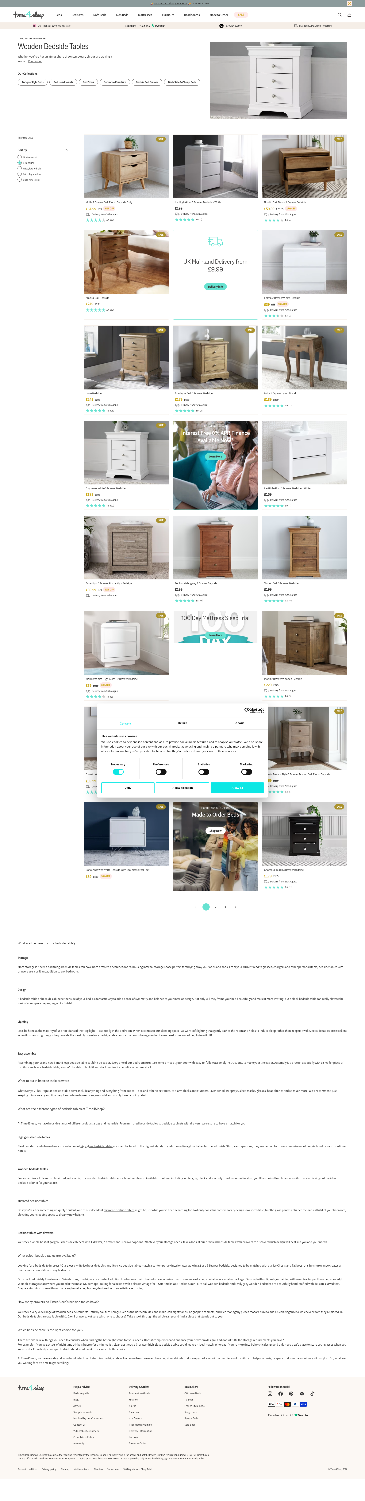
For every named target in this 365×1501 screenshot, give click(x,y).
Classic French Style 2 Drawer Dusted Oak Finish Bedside (297, 774)
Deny (128, 787)
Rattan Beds (191, 1418)
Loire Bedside (94, 393)
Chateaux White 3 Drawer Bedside (105, 488)
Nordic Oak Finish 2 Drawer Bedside (285, 202)
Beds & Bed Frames (147, 82)
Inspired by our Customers (88, 1418)
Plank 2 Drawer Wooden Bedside (283, 679)
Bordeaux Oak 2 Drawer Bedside (194, 393)
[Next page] (235, 907)
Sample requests (82, 1412)
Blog (76, 1399)
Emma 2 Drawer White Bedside (282, 298)
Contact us (79, 1424)
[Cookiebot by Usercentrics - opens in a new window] (247, 710)
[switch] (161, 772)
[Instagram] (270, 1393)
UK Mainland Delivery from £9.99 (170, 3)
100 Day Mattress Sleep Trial (137, 1469)
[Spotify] (302, 1393)
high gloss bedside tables (96, 1146)
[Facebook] (280, 1393)
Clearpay (134, 1412)
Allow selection (182, 787)
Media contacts (81, 1469)
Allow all (237, 787)
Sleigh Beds (190, 1412)
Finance (133, 1399)
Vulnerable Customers (86, 1431)
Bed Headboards (63, 82)
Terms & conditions (27, 1469)
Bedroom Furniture (115, 82)
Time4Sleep (336, 1469)
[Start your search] (339, 15)
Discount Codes (138, 1443)
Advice (77, 1406)
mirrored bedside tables (119, 1210)
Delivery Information (140, 1431)
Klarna (132, 1406)
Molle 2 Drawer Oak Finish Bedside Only (109, 202)
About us (98, 1469)
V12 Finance (135, 1418)
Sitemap (65, 1469)
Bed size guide (81, 1393)
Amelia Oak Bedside (97, 298)
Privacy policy (49, 1469)
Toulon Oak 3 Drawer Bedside (281, 583)
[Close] (349, 3)
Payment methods (139, 1393)
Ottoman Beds (192, 1393)
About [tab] (239, 722)
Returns (133, 1437)
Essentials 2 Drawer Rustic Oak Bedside (109, 583)
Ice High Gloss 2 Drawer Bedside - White (287, 488)
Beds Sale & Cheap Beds (182, 82)
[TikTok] (312, 1393)
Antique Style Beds (33, 82)
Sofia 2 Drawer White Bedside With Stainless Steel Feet (117, 870)
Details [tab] (182, 722)
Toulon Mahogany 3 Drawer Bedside (196, 583)
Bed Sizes (88, 82)
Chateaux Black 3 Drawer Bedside (284, 870)
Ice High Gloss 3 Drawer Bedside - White (198, 202)
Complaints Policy (83, 1437)
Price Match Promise (140, 1424)
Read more (35, 61)
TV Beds (188, 1399)
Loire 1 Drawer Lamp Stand (280, 393)
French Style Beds (194, 1406)
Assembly (78, 1443)
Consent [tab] (125, 723)
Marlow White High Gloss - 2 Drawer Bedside (112, 679)
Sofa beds (189, 1424)
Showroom (113, 1469)
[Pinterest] (291, 1393)
